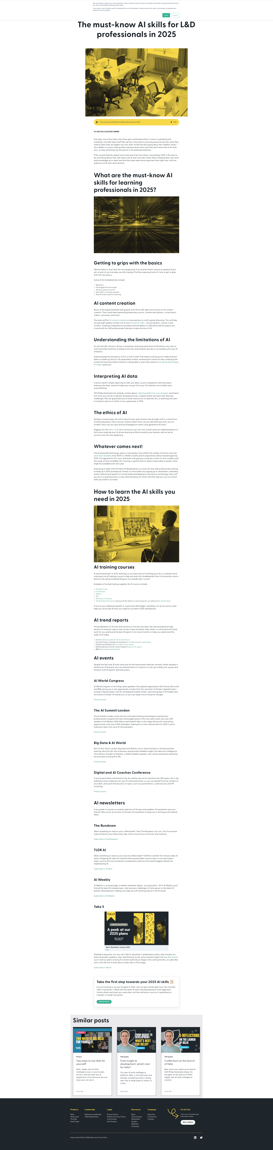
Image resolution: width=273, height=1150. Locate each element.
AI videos (98, 365)
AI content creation (118, 320)
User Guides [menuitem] (112, 1122)
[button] (97, 122)
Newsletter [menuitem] (135, 1119)
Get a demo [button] (188, 1122)
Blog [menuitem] (133, 1114)
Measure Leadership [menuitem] (93, 1114)
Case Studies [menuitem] (136, 1117)
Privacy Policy (102, 1137)
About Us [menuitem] (151, 1114)
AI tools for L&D (137, 323)
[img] (171, 122)
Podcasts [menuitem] (135, 1126)
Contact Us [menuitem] (152, 1117)
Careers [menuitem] (151, 1119)
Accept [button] (166, 15)
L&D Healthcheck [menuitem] (92, 1117)
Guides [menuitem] (134, 1122)
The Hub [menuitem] (73, 1119)
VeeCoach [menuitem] (74, 1117)
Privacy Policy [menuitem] (112, 1114)
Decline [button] (175, 15)
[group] (136, 122)
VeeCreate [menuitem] (74, 1122)
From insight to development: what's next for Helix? (135, 1064)
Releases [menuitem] (135, 1124)
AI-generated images (169, 362)
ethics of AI (113, 430)
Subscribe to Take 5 (102, 968)
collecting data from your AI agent (152, 393)
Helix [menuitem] (72, 1114)
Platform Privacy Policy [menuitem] (116, 1117)
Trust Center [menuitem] (112, 1119)
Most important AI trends (110, 649)
